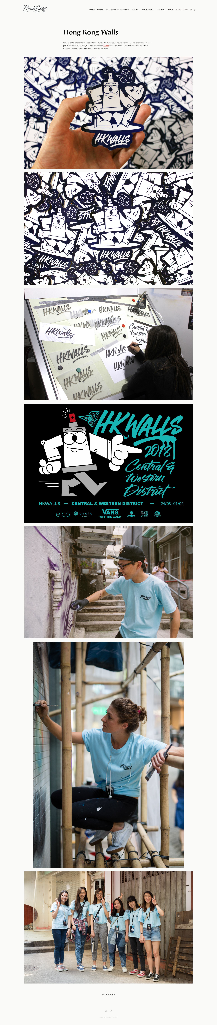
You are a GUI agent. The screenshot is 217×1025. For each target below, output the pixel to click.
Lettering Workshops (117, 10)
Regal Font (147, 10)
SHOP (170, 10)
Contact (161, 10)
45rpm (106, 46)
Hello (91, 10)
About (135, 10)
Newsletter (182, 10)
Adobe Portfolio (112, 1017)
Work (100, 10)
